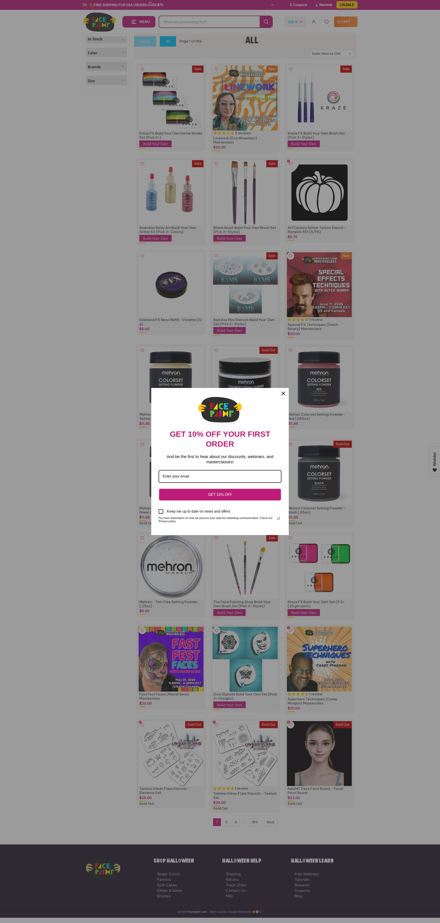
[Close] (283, 393)
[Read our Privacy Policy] (278, 518)
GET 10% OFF (220, 495)
